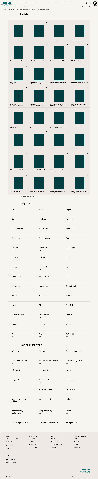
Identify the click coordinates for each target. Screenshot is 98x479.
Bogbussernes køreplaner (34, 278)
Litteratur (30, 2)
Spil (43, 2)
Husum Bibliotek (32, 271)
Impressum (90, 306)
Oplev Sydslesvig (9, 287)
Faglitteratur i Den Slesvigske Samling (28, 14)
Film (40, 2)
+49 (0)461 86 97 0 (9, 275)
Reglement (53, 277)
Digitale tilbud (55, 2)
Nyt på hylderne (77, 271)
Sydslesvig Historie (64, 2)
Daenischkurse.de (9, 290)
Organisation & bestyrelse (57, 274)
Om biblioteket (54, 276)
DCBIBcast (76, 268)
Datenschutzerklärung (82, 306)
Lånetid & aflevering (55, 279)
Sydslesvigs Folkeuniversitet (12, 292)
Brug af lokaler (54, 271)
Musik (35, 2)
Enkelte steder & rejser (41, 14)
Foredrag (76, 276)
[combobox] (49, 6)
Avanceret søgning (88, 6)
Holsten (47, 14)
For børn (76, 274)
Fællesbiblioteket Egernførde (35, 273)
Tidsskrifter (48, 2)
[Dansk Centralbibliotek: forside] (7, 4)
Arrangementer (77, 273)
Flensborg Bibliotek (33, 268)
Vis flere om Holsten (28, 26)
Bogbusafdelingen (32, 274)
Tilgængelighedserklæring (72, 306)
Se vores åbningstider (33, 277)
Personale (53, 273)
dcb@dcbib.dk (9, 278)
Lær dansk (76, 270)
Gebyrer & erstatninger (56, 270)
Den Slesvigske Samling (15, 14)
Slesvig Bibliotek (32, 270)
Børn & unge (24, 2)
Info (71, 2)
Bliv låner (53, 268)
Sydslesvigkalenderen (10, 289)
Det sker (18, 2)
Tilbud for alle (77, 277)
